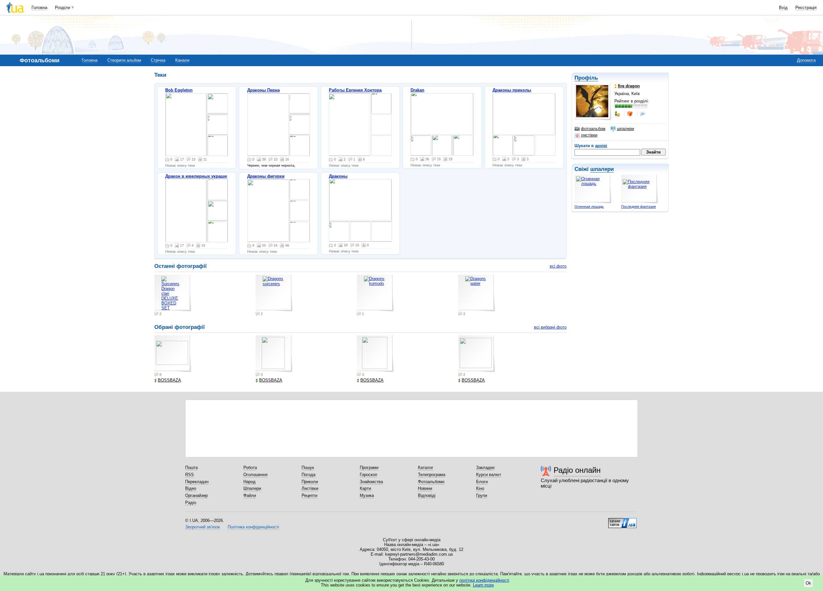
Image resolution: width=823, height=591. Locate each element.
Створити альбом (124, 60)
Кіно (480, 488)
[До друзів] (617, 113)
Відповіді (427, 495)
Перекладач (197, 481)
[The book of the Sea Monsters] (217, 103)
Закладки (485, 467)
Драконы (338, 176)
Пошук (308, 467)
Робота (250, 467)
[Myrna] (442, 145)
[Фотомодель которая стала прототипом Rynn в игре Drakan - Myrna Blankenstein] (463, 145)
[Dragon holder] (268, 124)
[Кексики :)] (524, 145)
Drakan (417, 90)
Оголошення (255, 474)
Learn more (483, 585)
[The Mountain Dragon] (217, 146)
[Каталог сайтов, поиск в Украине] (622, 520)
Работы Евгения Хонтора (355, 90)
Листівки (310, 488)
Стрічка (158, 60)
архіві (601, 145)
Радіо (190, 502)
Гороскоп (368, 474)
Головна (39, 7)
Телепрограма (431, 474)
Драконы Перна (263, 90)
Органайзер (196, 495)
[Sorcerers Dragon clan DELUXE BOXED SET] (268, 210)
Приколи (310, 481)
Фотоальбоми (431, 481)
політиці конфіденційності (484, 580)
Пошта (191, 467)
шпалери (625, 128)
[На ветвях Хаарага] (381, 103)
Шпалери (252, 488)
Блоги (482, 481)
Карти (365, 488)
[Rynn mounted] (442, 114)
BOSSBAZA (169, 380)
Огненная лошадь (589, 206)
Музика (367, 495)
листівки (589, 135)
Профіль (586, 78)
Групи (481, 495)
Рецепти (309, 495)
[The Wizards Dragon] (186, 124)
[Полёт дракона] (299, 103)
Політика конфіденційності (253, 527)
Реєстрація (806, 7)
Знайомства (371, 481)
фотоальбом (593, 128)
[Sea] (217, 124)
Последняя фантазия (638, 206)
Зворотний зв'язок (202, 527)
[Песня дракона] (299, 146)
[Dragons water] (299, 232)
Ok (808, 583)
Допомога (806, 60)
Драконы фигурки (266, 176)
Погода (308, 474)
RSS (189, 474)
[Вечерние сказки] (349, 124)
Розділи (62, 7)
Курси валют (488, 474)
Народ (249, 481)
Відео (190, 488)
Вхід (783, 7)
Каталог (425, 467)
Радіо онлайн (577, 470)
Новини (425, 488)
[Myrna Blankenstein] (421, 145)
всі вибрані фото (550, 327)
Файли (249, 495)
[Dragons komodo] (299, 210)
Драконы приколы (512, 90)
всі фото (558, 266)
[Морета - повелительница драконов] (299, 124)
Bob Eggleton (179, 90)
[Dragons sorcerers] (299, 189)
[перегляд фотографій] (381, 124)
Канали (182, 60)
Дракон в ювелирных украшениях (200, 176)
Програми (369, 467)
